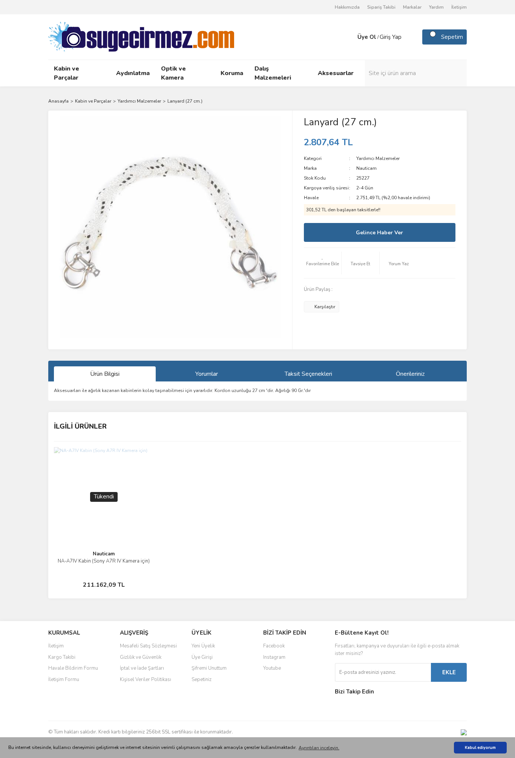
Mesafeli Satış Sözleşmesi (148, 646)
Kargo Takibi (61, 657)
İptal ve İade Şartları (142, 668)
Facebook (274, 646)
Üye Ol (366, 37)
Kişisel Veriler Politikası (145, 679)
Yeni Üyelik (203, 646)
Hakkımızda (347, 7)
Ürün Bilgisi (105, 374)
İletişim (459, 7)
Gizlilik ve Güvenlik (140, 657)
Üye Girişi (202, 657)
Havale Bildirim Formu (73, 668)
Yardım (436, 7)
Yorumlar (206, 374)
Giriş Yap (391, 37)
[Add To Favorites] (323, 263)
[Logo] (141, 37)
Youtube (272, 668)
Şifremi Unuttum (209, 668)
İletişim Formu (63, 679)
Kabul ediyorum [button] (480, 747)
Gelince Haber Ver (379, 232)
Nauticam (366, 168)
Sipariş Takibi (381, 7)
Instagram (274, 657)
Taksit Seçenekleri (308, 374)
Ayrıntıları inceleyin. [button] (319, 748)
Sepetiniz (202, 679)
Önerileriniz (410, 374)
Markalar (412, 7)
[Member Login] (350, 37)
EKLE (449, 672)
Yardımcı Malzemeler (378, 158)
